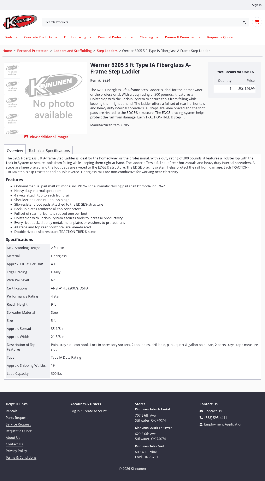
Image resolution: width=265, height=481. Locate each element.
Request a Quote (19, 431)
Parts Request (17, 417)
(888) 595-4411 (215, 417)
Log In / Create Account (88, 411)
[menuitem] (220, 37)
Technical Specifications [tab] (49, 150)
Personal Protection (32, 50)
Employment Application (222, 424)
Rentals (11, 411)
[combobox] (140, 22)
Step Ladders (107, 50)
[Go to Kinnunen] (22, 22)
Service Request (18, 424)
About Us (13, 437)
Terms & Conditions (21, 457)
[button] (244, 22)
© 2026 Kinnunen (132, 468)
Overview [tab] (15, 150)
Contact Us (14, 444)
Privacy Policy (16, 450)
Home (7, 50)
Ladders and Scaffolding (73, 50)
